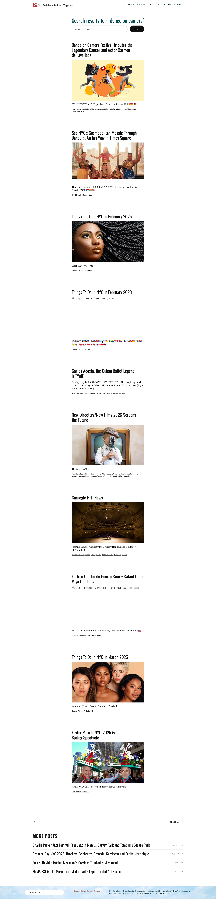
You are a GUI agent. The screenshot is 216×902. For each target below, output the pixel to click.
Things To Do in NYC (85, 270)
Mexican (75, 476)
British (87, 555)
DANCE (122, 4)
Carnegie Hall (96, 555)
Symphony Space (119, 109)
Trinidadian (131, 109)
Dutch (82, 474)
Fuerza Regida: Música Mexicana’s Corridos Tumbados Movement (75, 863)
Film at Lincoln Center (93, 474)
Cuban (92, 393)
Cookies (97, 891)
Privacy (89, 891)
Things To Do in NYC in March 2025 (100, 657)
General (75, 270)
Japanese (133, 474)
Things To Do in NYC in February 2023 (102, 292)
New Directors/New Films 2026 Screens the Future (104, 417)
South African (118, 476)
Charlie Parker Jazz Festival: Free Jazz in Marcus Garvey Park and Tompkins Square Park (91, 845)
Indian (80, 195)
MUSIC (131, 4)
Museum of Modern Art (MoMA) (100, 476)
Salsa (99, 635)
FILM (150, 4)
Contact (77, 891)
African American (78, 109)
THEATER (141, 4)
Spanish (109, 109)
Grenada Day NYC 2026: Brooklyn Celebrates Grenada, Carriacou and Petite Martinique (91, 854)
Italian (126, 474)
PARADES (85, 792)
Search (137, 29)
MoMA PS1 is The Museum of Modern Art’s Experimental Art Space (77, 871)
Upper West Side (78, 111)
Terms (83, 891)
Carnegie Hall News (87, 497)
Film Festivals (96, 109)
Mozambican (83, 476)
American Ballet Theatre (81, 393)
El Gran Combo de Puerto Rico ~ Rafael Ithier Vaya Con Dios (108, 579)
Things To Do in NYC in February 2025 (102, 216)
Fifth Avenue (76, 792)
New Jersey (81, 635)
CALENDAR (166, 4)
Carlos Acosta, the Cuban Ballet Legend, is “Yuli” (104, 373)
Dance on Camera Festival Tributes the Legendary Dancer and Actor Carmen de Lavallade (102, 49)
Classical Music (107, 555)
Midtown (117, 555)
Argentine (75, 474)
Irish (103, 109)
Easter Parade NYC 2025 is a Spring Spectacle (95, 735)
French (115, 474)
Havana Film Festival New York (117, 393)
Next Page (176, 822)
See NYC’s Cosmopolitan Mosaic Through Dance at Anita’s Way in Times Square (104, 135)
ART (157, 4)
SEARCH (178, 4)
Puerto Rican (88, 195)
